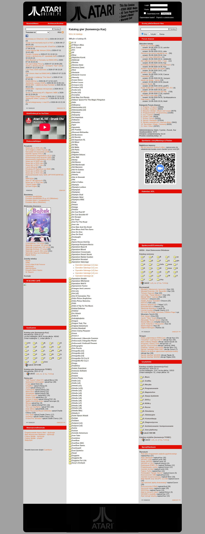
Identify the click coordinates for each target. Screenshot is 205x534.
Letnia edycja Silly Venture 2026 (38, 50)
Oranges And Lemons (80, 288)
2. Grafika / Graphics (149, 109)
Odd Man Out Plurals (80, 97)
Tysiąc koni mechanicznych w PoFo (40, 43)
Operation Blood (78, 249)
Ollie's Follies (77, 182)
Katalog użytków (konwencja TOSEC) (155, 437)
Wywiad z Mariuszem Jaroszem (153, 289)
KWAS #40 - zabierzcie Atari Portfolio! (40, 85)
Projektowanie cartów (149, 467)
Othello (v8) (76, 406)
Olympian (75, 192)
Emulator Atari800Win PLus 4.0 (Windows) (41, 198)
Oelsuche (75, 122)
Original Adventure (79, 326)
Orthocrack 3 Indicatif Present (84, 343)
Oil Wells (75, 147)
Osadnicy (75, 366)
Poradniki (28, 146)
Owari (74, 453)
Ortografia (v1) (77, 351)
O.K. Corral (76, 47)
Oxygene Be (76, 458)
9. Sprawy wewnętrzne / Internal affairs (156, 122)
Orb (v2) (75, 293)
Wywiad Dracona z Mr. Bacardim (153, 291)
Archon (28, 405)
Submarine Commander (35, 382)
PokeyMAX (145, 76)
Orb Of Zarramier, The (80, 296)
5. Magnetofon (149, 392)
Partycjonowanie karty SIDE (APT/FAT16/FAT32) (44, 175)
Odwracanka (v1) (78, 107)
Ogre (73, 125)
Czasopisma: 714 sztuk (35, 243)
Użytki (153, 34)
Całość (32, 374)
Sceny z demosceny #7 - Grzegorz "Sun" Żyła (44, 66)
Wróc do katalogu (75, 34)
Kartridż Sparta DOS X (34, 154)
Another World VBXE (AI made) (153, 69)
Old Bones (76, 162)
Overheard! (76, 448)
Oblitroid (75, 60)
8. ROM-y (147, 403)
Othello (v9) (76, 408)
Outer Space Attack (79, 415)
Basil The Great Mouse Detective (38, 411)
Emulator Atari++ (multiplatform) (37, 200)
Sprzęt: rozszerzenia (149, 345)
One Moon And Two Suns (82, 229)
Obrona (74, 62)
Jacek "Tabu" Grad (148, 318)
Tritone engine (31, 184)
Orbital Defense (78, 308)
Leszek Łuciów (147, 310)
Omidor (74, 209)
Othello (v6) (76, 401)
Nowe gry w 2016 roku (34, 171)
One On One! (77, 234)
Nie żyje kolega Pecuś (34, 64)
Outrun (74, 431)
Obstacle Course (78, 75)
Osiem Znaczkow (78, 368)
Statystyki (28, 440)
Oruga (74, 363)
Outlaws (75, 420)
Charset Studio (146, 84)
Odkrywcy (75, 105)
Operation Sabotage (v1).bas (86, 265)
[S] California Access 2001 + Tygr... (154, 61)
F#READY (145, 299)
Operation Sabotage (80, 262)
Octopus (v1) (77, 85)
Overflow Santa (78, 445)
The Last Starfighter (33, 407)
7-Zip (45, 374)
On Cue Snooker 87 (79, 215)
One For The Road (79, 222)
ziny (161, 279)
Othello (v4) (76, 396)
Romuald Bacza (147, 306)
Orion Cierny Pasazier (80, 331)
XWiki (27, 262)
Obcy (73, 55)
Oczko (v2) (76, 92)
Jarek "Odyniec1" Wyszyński (152, 324)
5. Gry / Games (147, 115)
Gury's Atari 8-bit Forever (35, 264)
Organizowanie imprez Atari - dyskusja (40, 432)
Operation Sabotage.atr (84, 276)
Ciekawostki (145, 49)
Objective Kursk (78, 57)
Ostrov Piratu (77, 378)
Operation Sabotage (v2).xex (86, 273)
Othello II (75, 413)
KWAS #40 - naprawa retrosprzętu (39, 89)
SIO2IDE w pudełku (148, 494)
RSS (60, 32)
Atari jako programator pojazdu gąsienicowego (159, 454)
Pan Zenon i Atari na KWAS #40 (38, 73)
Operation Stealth (79, 278)
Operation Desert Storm (81, 254)
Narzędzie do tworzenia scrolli (37, 152)
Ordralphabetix (77, 318)
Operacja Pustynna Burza (82, 244)
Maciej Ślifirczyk (147, 322)
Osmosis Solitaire (79, 371)
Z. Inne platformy (150, 430)
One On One (76, 232)
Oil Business (76, 135)
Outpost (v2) (76, 426)
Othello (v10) (77, 388)
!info (161, 264)
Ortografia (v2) (77, 353)
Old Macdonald (78, 165)
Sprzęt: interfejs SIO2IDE (150, 355)
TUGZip (50, 374)
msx (170, 268)
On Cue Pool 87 (78, 212)
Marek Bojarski (147, 326)
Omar (73, 202)
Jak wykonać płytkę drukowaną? (154, 482)
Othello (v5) (76, 398)
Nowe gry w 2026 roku (34, 148)
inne (46, 362)
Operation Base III (79, 247)
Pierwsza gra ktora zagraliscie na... (154, 53)
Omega (74, 207)
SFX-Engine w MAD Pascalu (37, 150)
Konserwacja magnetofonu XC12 (38, 159)
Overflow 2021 (77, 443)
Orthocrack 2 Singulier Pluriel (83, 341)
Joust (28, 388)
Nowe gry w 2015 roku (34, 173)
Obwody (75, 77)
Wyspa (28, 403)
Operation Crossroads (80, 252)
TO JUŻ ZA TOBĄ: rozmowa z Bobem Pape (158, 312)
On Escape (76, 217)
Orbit (73, 303)
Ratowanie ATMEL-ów (149, 465)
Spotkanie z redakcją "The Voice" (38, 77)
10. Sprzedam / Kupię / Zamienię (153, 124)
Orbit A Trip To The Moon (82, 306)
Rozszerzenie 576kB (149, 486)
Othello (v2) (76, 391)
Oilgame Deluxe (78, 155)
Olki (73, 180)
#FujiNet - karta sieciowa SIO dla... (154, 92)
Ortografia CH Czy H (80, 358)
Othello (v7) (76, 403)
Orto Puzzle (76, 348)
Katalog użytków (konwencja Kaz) (153, 367)
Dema (162, 34)
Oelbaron (75, 120)
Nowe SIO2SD (146, 461)
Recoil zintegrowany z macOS (37, 102)
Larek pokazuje (32, 167)
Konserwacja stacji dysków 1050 (38, 157)
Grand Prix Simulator (34, 418)
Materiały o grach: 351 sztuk (37, 251)
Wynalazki (143, 452)
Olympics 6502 (77, 199)
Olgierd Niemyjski (148, 328)
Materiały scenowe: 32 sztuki (37, 245)
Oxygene (75, 455)
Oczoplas (75, 95)
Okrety (74, 160)
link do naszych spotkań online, (153, 147)
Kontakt (27, 276)
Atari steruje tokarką (149, 496)
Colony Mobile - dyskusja (34, 436)
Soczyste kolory (147, 488)
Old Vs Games (77, 170)
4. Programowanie (150, 388)
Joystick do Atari (147, 469)
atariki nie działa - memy (150, 80)
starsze (62, 190)
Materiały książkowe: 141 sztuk (38, 247)
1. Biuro (146, 377)
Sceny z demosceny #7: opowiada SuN (41, 56)
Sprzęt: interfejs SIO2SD (150, 357)
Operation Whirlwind (80, 281)
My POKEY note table (149, 95)
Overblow (75, 438)
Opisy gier (28, 378)
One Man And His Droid (81, 227)
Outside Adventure (79, 433)
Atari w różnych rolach (149, 492)
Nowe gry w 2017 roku (34, 165)
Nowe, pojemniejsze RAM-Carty (153, 338)
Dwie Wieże (30, 409)
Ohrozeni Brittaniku (79, 132)
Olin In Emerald (78, 177)
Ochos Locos (77, 82)
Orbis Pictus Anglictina (81, 298)
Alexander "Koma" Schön (150, 320)
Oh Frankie (76, 130)
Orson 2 (74, 336)
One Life (75, 224)
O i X (73, 42)
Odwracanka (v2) (78, 110)
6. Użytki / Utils (147, 117)
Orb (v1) (75, 291)
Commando (30, 390)
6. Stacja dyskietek (151, 396)
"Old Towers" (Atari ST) (35, 380)
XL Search (29, 272)
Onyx (73, 239)
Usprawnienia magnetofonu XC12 (39, 156)
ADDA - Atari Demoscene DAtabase (154, 250)
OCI (73, 50)
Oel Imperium (77, 117)
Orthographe (77, 346)
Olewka (74, 175)
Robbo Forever (31, 395)
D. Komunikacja (149, 419)
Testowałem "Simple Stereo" (152, 473)
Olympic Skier (77, 197)
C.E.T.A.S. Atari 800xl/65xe (151, 57)
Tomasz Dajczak (147, 293)
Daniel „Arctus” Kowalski (150, 301)
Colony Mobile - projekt (33, 438)
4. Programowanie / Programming (154, 113)
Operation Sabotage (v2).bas (86, 270)
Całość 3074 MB (34, 365)
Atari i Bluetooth (147, 458)
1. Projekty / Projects (149, 107)
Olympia (75, 185)
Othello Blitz (76, 411)
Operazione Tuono (79, 286)
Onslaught (76, 237)
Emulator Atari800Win (33, 196)
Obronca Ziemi (77, 67)
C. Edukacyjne (149, 415)
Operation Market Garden (82, 257)
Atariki (27, 261)
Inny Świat (30, 415)
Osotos (74, 373)
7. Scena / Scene (147, 118)
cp (177, 257)
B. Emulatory (148, 411)
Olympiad (75, 190)
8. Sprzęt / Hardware (149, 120)
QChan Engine (31, 186)
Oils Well (75, 157)
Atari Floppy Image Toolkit (36, 96)
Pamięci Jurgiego (32, 54)
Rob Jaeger (145, 316)
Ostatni (74, 376)
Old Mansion (76, 167)
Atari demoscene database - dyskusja (39, 434)
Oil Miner (75, 142)
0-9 (28, 343)
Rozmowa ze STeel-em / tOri (37, 39)
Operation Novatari (79, 259)
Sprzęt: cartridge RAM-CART (152, 349)
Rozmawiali (144, 287)
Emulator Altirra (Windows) (35, 202)
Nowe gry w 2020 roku (34, 161)
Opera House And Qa (80, 242)
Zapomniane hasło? (147, 17)
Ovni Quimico (77, 451)
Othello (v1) (76, 386)
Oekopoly (75, 115)
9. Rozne (146, 407)
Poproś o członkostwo (165, 17)
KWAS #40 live (31, 81)
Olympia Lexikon (78, 187)
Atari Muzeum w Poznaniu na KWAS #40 (41, 60)
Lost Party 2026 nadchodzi (36, 70)
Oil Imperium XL (78, 140)
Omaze (74, 204)
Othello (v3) (76, 393)
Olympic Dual (77, 195)
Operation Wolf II (78, 283)
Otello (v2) (76, 383)
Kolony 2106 (30, 397)
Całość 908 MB (149, 433)
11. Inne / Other (147, 126)
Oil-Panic (75, 150)
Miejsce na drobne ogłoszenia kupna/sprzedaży (159, 351)
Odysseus (75, 112)
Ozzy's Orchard (78, 463)
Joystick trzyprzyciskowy (151, 477)
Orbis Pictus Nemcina (80, 301)
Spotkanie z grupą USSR (35, 83)
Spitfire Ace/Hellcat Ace (34, 401)
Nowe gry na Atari (148, 46)
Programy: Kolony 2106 (150, 344)
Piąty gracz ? (146, 99)
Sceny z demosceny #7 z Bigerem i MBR (41, 93)
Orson (74, 333)
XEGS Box (145, 490)
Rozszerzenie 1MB (148, 475)
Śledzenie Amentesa (149, 308)
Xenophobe (30, 393)
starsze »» (61, 108)
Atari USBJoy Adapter (149, 342)
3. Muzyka (147, 384)
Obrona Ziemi (77, 65)
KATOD (144, 303)
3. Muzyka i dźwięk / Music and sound (156, 111)
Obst (73, 70)
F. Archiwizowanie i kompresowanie (158, 426)
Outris (74, 428)
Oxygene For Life (78, 460)
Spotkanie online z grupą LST (37, 98)
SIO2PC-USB (146, 459)
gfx (177, 261)
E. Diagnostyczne (150, 422)
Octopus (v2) (77, 87)
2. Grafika (147, 381)
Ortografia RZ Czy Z (80, 361)
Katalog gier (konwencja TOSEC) (38, 369)
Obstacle (75, 72)
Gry (145, 34)
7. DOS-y (146, 400)
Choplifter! (29, 386)
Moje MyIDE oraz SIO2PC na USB (154, 479)
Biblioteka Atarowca (32, 206)
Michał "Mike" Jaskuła (149, 297)
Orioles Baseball (78, 328)
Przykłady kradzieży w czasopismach (156, 65)
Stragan (142, 336)
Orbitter (74, 311)
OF (72, 52)
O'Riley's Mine (77, 45)
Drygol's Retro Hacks (33, 270)
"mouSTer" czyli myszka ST (152, 340)
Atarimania (29, 266)
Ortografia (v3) (77, 356)
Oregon (74, 321)
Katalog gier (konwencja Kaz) (36, 333)
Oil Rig (74, 145)
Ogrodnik (75, 127)
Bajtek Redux (30, 255)
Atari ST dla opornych (34, 180)
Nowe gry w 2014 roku (34, 182)
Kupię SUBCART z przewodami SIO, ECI (157, 88)
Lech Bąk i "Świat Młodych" (151, 295)
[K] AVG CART (146, 72)
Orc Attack (76, 313)
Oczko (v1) (76, 90)
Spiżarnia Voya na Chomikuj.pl (37, 253)
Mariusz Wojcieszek (149, 305)
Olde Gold (75, 172)
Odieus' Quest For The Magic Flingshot (88, 100)
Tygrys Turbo (146, 471)
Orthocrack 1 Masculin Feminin (84, 338)
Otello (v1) (76, 381)
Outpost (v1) (76, 423)
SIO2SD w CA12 (147, 463)
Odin (73, 102)
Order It (74, 316)
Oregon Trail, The (78, 323)
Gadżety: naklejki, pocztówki (152, 347)
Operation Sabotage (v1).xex (86, 268)
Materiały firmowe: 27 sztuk (36, 249)
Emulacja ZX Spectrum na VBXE (38, 169)
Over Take (75, 435)
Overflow (75, 440)
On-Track (75, 219)
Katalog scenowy (146, 254)
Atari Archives (30, 268)
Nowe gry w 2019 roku (34, 163)
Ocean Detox (77, 80)
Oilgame (75, 152)
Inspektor (29, 416)
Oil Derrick (76, 137)
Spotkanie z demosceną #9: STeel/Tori (40, 46)
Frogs (28, 384)
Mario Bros (30, 392)
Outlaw (74, 418)
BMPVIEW (30, 179)
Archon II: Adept (32, 399)
